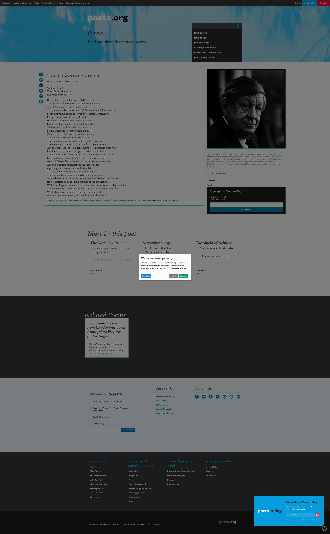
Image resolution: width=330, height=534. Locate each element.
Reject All (173, 276)
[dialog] (165, 267)
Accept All (183, 276)
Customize (146, 276)
